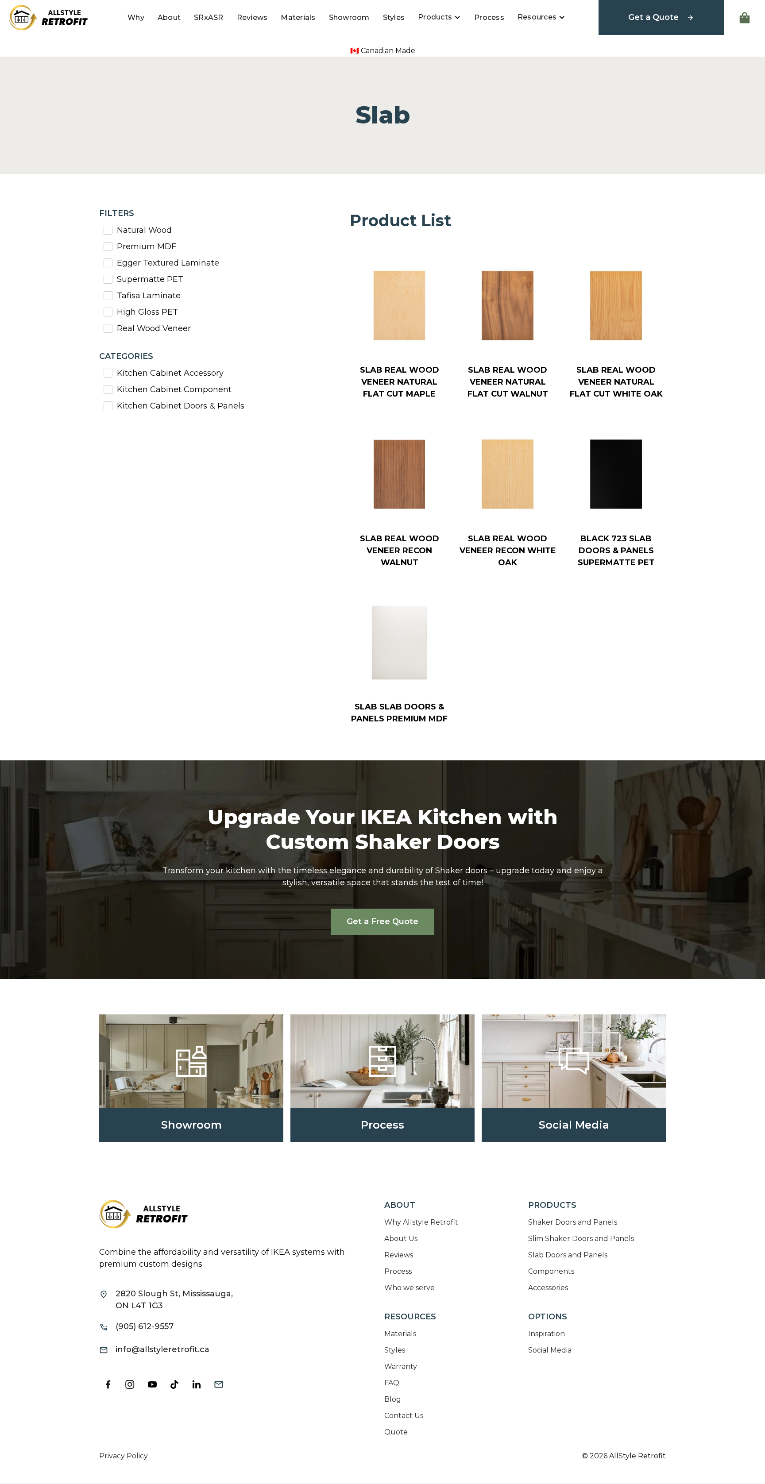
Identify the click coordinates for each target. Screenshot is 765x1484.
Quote (396, 1432)
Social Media (550, 1350)
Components (551, 1271)
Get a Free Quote (382, 921)
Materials (298, 17)
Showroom (349, 17)
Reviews (252, 17)
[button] (439, 17)
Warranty (400, 1366)
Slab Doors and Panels (567, 1255)
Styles (394, 17)
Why (136, 17)
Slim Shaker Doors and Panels (581, 1238)
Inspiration (546, 1334)
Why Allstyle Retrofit (421, 1222)
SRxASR (209, 17)
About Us (400, 1238)
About (169, 17)
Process (489, 17)
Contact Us (403, 1415)
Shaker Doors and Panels (572, 1222)
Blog (392, 1399)
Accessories (548, 1288)
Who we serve (409, 1288)
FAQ (391, 1383)
